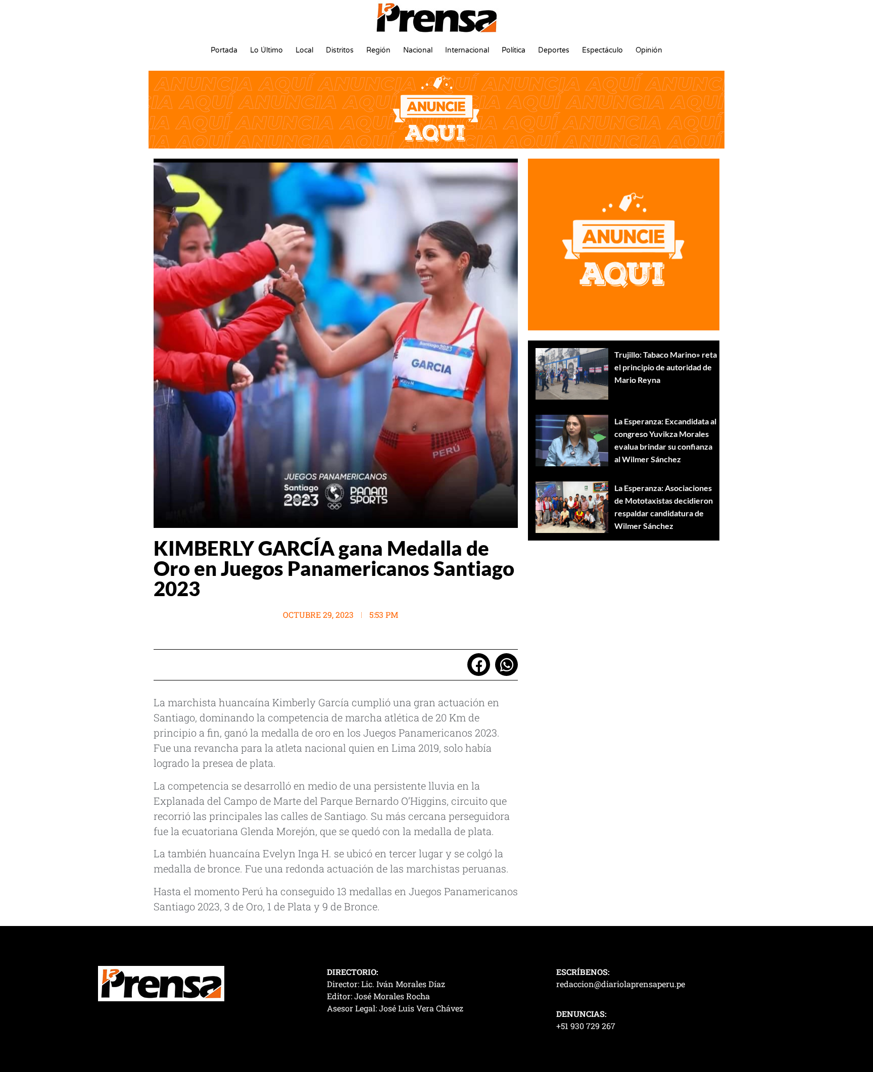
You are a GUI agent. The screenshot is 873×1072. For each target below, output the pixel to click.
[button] (478, 664)
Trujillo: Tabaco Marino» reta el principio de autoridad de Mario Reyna (665, 367)
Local (304, 50)
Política (513, 50)
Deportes (553, 50)
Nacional (417, 50)
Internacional (467, 50)
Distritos (340, 50)
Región (378, 50)
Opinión (649, 50)
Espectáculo (602, 50)
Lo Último (266, 50)
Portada (224, 50)
